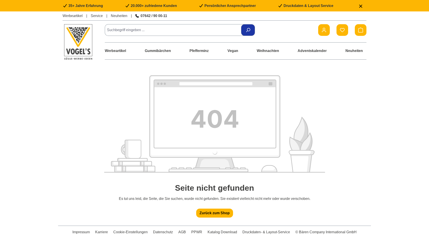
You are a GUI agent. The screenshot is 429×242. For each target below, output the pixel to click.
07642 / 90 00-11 (154, 16)
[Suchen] (248, 30)
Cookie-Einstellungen (130, 232)
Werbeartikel (73, 16)
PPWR (196, 232)
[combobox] (174, 30)
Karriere (101, 232)
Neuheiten (119, 16)
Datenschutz (163, 232)
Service (97, 16)
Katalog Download (222, 232)
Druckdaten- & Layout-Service (266, 232)
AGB (182, 232)
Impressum (81, 232)
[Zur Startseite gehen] (78, 41)
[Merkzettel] (342, 30)
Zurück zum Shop (215, 213)
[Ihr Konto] (324, 30)
